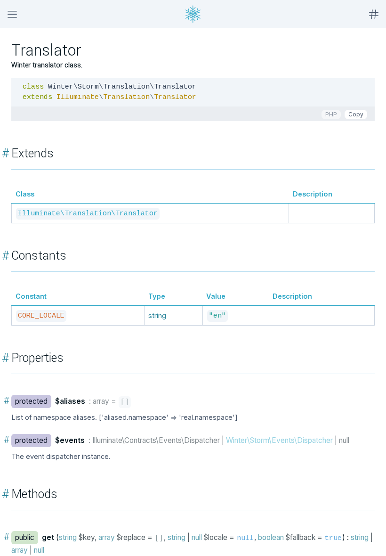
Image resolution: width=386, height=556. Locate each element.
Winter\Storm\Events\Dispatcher (279, 440)
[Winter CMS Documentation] (193, 14)
